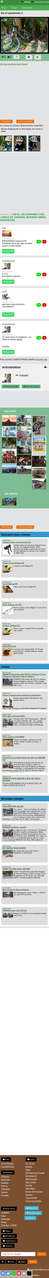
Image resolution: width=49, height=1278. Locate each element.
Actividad (23, 375)
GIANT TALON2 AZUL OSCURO (16, 869)
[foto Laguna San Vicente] (39, 468)
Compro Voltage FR (11, 625)
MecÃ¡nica (5, 1180)
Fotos (13, 8)
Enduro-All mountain (34, 1192)
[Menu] (2, 2)
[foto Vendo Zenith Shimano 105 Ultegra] (9, 499)
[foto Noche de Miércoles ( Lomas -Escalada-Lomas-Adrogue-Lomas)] (24, 456)
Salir (33, 1262)
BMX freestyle (31, 1179)
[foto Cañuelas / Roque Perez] (24, 416)
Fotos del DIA (31, 1198)
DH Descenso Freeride (35, 1173)
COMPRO (5, 1213)
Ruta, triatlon (31, 1182)
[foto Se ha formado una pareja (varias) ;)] (9, 450)
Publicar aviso (34, 1213)
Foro (4, 8)
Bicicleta (9, 1172)
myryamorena (8, 261)
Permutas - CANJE (9, 1225)
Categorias (5, 1219)
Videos (8, 1231)
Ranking (29, 1195)
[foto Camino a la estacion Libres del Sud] (9, 416)
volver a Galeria (25, 121)
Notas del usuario (32, 386)
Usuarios (9, 1246)
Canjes (5, 666)
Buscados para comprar (15, 534)
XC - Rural (30, 1163)
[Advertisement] (24, 91)
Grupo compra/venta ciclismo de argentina (22, 695)
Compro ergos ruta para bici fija (17, 542)
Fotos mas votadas (33, 1201)
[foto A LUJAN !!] (9, 427)
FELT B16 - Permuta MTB (14, 716)
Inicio (11, 1262)
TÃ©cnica (5, 1176)
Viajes (28, 1170)
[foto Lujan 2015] (39, 416)
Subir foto (32, 1208)
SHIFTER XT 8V (9, 646)
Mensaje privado (11, 386)
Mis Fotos (10, 411)
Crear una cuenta (41, 2)
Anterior (7, 121)
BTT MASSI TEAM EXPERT (14, 848)
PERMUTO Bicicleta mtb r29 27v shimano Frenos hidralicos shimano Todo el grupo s (24, 675)
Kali (4, 228)
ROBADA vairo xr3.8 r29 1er (15, 910)
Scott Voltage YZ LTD (12, 605)
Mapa (22, 1262)
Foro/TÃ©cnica (7, 1163)
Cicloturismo (10, 1241)
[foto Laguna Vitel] (24, 467)
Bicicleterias (10, 1236)
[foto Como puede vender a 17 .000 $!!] (24, 447)
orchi (4, 291)
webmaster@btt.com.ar (39, 1269)
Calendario (5, 1189)
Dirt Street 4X (31, 1176)
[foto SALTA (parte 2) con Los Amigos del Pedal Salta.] (39, 480)
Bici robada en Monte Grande (16, 890)
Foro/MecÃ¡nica (7, 1167)
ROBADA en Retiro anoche (14, 827)
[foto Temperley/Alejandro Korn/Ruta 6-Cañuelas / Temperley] (24, 427)
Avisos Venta (27, 8)
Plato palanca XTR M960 (13, 737)
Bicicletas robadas (12, 798)
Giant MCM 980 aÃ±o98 (13, 806)
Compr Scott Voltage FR (13, 563)
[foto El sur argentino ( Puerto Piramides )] (9, 465)
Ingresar (27, 2)
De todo (29, 1185)
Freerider (5, 1195)
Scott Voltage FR (10, 584)
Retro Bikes (30, 1188)
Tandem (4, 1192)
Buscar (4, 1222)
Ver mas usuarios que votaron (14, 64)
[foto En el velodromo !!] (9, 439)
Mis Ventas (11, 494)
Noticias (4, 1186)
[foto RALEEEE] (39, 457)
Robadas (4, 1183)
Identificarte (41, 359)
